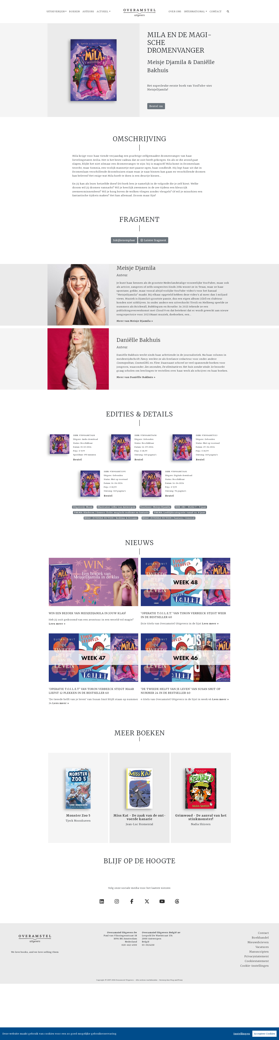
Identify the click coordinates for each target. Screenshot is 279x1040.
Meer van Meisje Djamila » (135, 321)
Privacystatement (256, 956)
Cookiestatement (257, 961)
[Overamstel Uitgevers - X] (147, 901)
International (194, 11)
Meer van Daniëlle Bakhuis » (136, 377)
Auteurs (88, 11)
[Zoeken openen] (228, 12)
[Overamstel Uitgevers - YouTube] (162, 901)
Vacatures (262, 947)
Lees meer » (57, 623)
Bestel (77, 459)
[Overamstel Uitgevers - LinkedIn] (102, 901)
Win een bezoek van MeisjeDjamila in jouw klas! (87, 613)
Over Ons (175, 11)
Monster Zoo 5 (78, 815)
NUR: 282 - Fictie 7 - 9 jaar (190, 507)
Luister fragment (154, 240)
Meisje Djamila (136, 268)
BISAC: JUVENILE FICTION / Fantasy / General (168, 518)
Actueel (102, 11)
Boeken (74, 11)
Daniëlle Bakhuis (138, 340)
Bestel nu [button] (156, 106)
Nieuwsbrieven (258, 942)
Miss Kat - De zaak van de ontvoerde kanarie (139, 817)
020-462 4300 (129, 945)
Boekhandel (260, 937)
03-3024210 (148, 945)
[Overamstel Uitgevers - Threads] (177, 901)
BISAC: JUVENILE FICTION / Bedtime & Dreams (110, 518)
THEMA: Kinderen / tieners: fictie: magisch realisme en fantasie (111, 512)
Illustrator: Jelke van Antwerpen (116, 507)
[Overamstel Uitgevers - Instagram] (117, 901)
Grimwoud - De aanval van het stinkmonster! (201, 817)
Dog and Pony (176, 980)
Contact (216, 11)
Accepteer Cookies (264, 1033)
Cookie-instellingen (254, 965)
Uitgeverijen (55, 11)
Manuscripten (259, 951)
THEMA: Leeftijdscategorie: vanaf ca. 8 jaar (179, 512)
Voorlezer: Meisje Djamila (155, 507)
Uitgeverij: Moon (83, 507)
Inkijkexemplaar (124, 240)
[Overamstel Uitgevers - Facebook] (132, 901)
